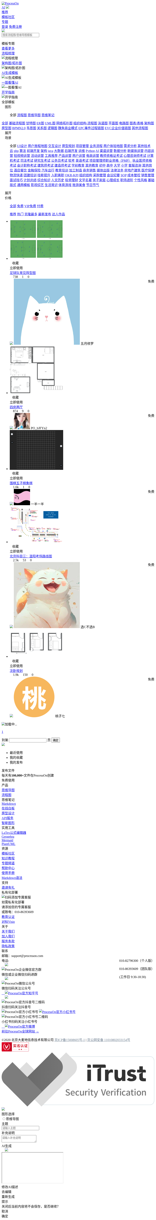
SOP (124, 175)
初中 (102, 165)
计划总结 (30, 180)
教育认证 (8, 917)
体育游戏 (65, 185)
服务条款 (8, 941)
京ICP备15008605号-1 (69, 1040)
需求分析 (130, 146)
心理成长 (112, 180)
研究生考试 (42, 160)
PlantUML (8, 844)
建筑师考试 (45, 165)
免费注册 (15, 26)
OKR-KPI (71, 175)
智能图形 (8, 823)
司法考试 (26, 160)
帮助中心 (8, 868)
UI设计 (22, 146)
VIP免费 (30, 206)
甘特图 (31, 123)
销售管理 (147, 175)
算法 (23, 151)
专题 (5, 22)
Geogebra (8, 836)
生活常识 (51, 185)
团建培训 (30, 175)
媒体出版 (103, 170)
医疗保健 (147, 170)
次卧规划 (16, 671)
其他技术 (144, 146)
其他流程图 (140, 128)
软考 (71, 160)
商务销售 (89, 170)
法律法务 (117, 170)
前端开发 (33, 151)
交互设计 (54, 146)
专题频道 (8, 863)
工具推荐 (51, 155)
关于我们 (8, 931)
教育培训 (61, 170)
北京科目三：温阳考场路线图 (31, 556)
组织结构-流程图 (85, 123)
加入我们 (8, 936)
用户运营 (78, 155)
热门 (20, 214)
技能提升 (43, 175)
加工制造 (75, 170)
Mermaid (7, 840)
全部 (5, 123)
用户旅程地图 (37, 146)
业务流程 (96, 146)
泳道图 (103, 123)
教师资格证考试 (111, 155)
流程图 (22, 115)
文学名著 (85, 180)
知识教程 (8, 858)
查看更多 (8, 48)
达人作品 (58, 214)
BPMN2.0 (19, 128)
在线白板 (8, 808)
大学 (117, 165)
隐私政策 (8, 946)
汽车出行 (47, 170)
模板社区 (8, 17)
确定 (55, 740)
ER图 (40, 123)
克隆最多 (30, 214)
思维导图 (34, 115)
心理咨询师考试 (135, 155)
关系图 (42, 128)
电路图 (124, 123)
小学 (124, 165)
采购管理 (99, 175)
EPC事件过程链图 (91, 128)
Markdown (9, 803)
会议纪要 (113, 175)
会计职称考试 (27, 165)
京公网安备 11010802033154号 (108, 1040)
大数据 (59, 151)
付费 (40, 206)
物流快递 (16, 175)
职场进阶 (126, 180)
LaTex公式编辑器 (14, 832)
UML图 (50, 123)
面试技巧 (16, 180)
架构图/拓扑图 (12, 63)
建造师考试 (62, 165)
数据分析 (120, 151)
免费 (20, 206)
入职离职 (57, 175)
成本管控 (133, 175)
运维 (81, 151)
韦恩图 (31, 128)
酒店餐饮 (20, 170)
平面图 (113, 123)
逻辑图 (52, 128)
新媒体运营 (135, 151)
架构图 (149, 123)
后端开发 (71, 151)
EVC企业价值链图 (118, 128)
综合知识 (43, 180)
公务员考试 (59, 160)
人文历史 (57, 180)
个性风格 (140, 180)
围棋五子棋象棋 (21, 483)
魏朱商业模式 (68, 128)
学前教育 (78, 165)
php (16, 151)
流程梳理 (8, 53)
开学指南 (8, 92)
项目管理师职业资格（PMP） (110, 160)
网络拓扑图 (64, 123)
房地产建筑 (132, 170)
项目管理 (82, 146)
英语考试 (82, 160)
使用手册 (8, 873)
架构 (44, 151)
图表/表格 (136, 123)
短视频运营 (22, 155)
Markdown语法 (12, 878)
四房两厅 (16, 407)
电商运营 (92, 155)
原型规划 (68, 146)
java (50, 151)
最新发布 (44, 214)
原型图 (6, 128)
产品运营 (65, 155)
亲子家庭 (99, 180)
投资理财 (71, 180)
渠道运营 (106, 151)
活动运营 (37, 155)
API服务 (7, 818)
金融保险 (34, 170)
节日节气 (92, 185)
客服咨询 (134, 165)
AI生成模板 (10, 73)
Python (90, 151)
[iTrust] (78, 1105)
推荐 (5, 12)
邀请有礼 (8, 887)
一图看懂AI (10, 82)
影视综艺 (37, 185)
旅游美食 (78, 185)
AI (3, 7)
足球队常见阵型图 (23, 273)
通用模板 (23, 185)
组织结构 (85, 175)
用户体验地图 (113, 146)
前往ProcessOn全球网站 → (20, 1031)
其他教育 (91, 165)
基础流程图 (17, 123)
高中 (109, 165)
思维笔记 (47, 115)
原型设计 (8, 813)
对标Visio (8, 921)
